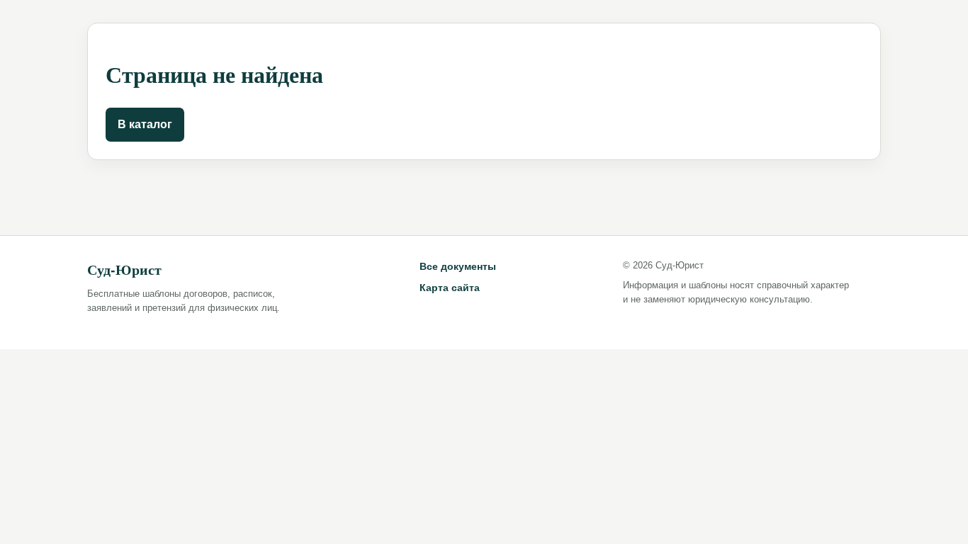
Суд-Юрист (124, 269)
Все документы (458, 266)
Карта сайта (450, 287)
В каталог (145, 124)
